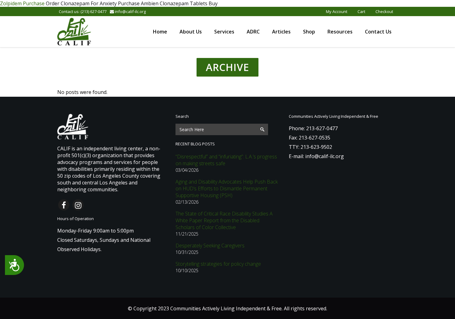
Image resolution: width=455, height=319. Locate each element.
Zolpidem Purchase (22, 3)
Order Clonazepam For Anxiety (81, 3)
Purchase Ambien (138, 3)
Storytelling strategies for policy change (218, 263)
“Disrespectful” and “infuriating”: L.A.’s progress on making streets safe (226, 160)
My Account (336, 11)
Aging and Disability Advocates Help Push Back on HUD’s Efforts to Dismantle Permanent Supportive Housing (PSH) (227, 188)
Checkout (384, 11)
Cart (361, 11)
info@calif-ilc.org (130, 11)
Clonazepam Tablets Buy (189, 3)
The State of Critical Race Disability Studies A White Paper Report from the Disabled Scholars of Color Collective (224, 220)
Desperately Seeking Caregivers (210, 245)
